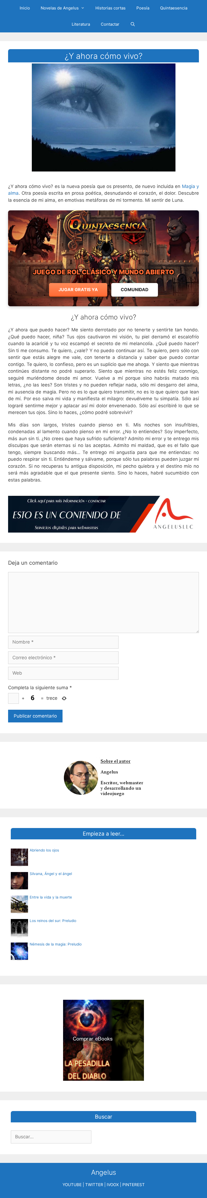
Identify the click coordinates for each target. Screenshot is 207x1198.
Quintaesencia (173, 8)
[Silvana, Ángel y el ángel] (19, 887)
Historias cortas (110, 8)
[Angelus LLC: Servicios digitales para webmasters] (103, 514)
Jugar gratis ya (78, 289)
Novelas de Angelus (60, 8)
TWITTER (94, 1184)
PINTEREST (133, 1184)
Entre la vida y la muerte (51, 897)
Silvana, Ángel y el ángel (51, 873)
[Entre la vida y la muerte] (19, 911)
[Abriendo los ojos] (19, 864)
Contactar (110, 24)
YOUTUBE (72, 1184)
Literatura (81, 24)
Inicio (25, 8)
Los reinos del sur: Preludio (53, 920)
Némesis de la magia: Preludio (56, 944)
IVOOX (113, 1184)
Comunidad (135, 289)
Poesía (142, 8)
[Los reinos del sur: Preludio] (19, 934)
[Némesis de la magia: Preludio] (19, 958)
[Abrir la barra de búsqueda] (133, 24)
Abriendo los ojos (44, 850)
